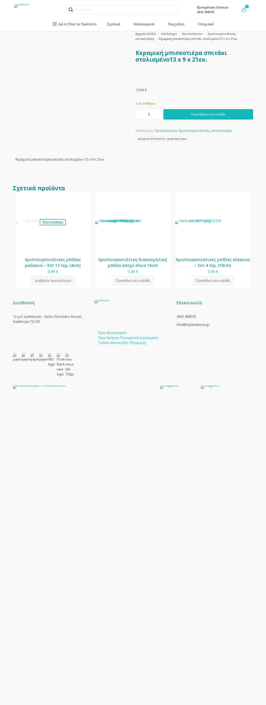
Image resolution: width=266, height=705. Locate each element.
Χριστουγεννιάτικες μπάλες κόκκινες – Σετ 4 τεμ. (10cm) (213, 262)
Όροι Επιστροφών (112, 332)
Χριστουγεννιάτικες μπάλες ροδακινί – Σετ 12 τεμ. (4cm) (53, 262)
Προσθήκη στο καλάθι (208, 114)
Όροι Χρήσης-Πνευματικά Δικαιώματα (128, 337)
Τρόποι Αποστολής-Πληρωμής (122, 342)
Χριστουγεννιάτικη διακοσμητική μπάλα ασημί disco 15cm (133, 262)
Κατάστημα (169, 34)
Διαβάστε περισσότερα (53, 280)
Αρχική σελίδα (145, 34)
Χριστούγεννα (192, 34)
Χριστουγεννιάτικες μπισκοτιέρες (205, 130)
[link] (84, 541)
